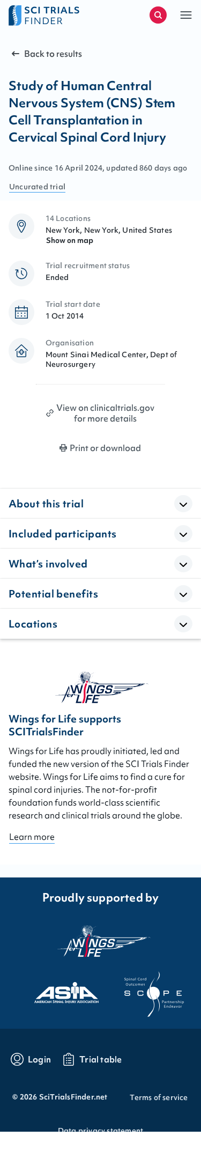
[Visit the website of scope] (145, 990)
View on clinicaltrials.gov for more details (105, 413)
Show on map (69, 240)
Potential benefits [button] (53, 593)
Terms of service (159, 1097)
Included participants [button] (62, 533)
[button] (186, 15)
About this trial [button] (46, 503)
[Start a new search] (158, 15)
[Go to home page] (55, 15)
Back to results (53, 54)
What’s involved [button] (48, 563)
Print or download (105, 448)
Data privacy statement (100, 1130)
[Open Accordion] (183, 503)
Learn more (32, 837)
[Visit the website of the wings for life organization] (100, 941)
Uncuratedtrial (37, 186)
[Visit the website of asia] (57, 990)
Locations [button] (33, 623)
